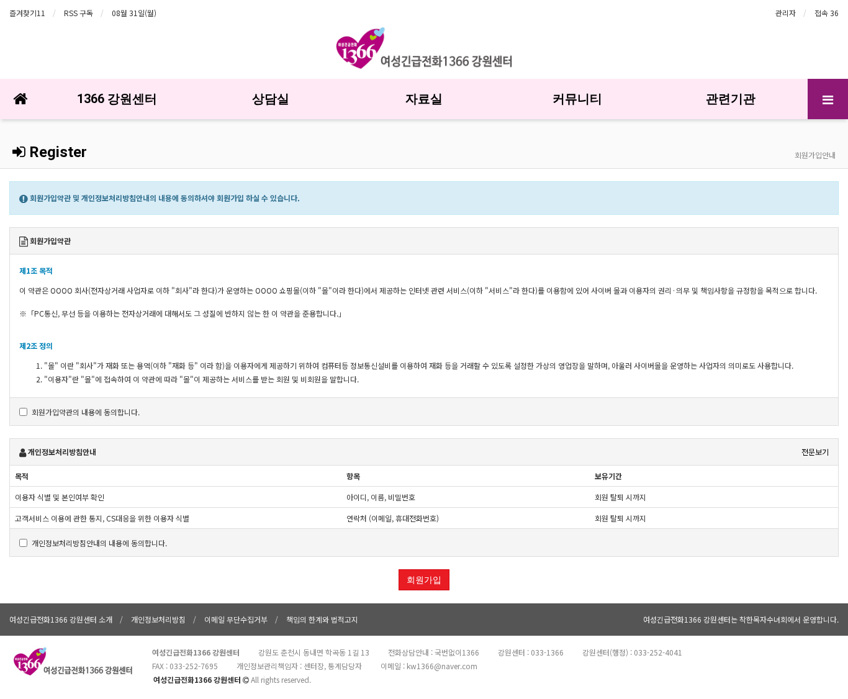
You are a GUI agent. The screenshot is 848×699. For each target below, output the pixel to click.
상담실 (270, 98)
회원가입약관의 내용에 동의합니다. (86, 412)
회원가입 (424, 580)
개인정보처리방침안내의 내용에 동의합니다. (99, 543)
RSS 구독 (78, 12)
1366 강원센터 (117, 98)
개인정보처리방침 (158, 619)
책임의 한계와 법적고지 (322, 619)
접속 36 (826, 12)
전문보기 (815, 451)
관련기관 (731, 98)
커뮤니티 (577, 98)
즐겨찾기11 (27, 12)
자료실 (424, 98)
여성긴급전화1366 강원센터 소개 (60, 619)
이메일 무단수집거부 (236, 619)
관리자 (785, 12)
